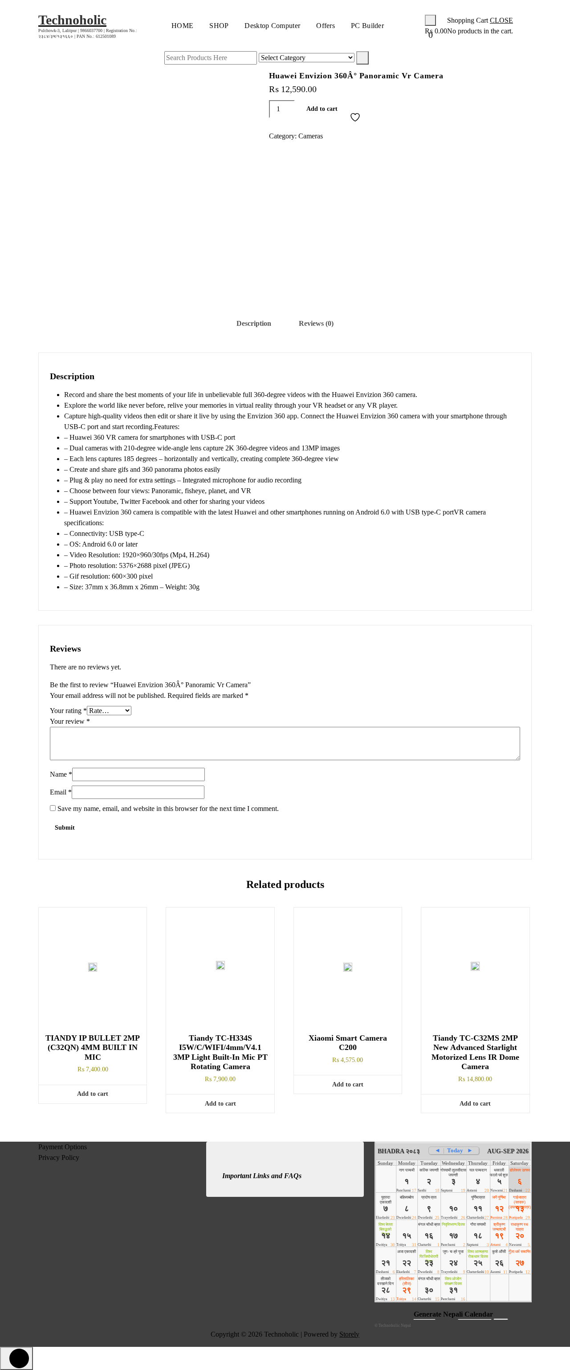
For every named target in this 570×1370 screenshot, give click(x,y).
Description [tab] (253, 323)
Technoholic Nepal (395, 1325)
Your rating (68, 710)
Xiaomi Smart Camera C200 (348, 1043)
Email (61, 792)
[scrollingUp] (16, 1358)
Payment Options (62, 1147)
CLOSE (501, 20)
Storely (349, 1334)
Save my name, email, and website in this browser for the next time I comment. (168, 808)
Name (61, 774)
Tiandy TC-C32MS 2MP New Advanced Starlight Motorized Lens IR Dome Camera (475, 1052)
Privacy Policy (58, 1157)
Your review (70, 721)
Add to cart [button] (92, 1093)
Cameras (310, 136)
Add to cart (322, 108)
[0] (430, 20)
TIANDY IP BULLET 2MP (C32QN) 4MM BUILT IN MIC (92, 1048)
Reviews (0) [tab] (316, 323)
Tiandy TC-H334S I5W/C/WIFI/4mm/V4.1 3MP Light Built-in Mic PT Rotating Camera (220, 1052)
